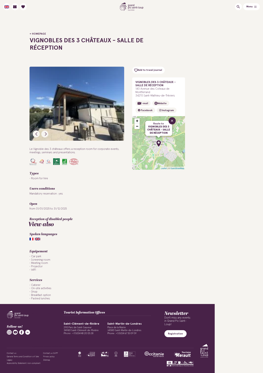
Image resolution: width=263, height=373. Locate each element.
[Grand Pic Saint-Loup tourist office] (132, 6)
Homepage (39, 34)
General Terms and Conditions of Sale (23, 357)
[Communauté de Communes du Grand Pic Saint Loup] (204, 350)
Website (162, 103)
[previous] (36, 133)
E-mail (144, 103)
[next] (44, 133)
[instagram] (9, 332)
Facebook (146, 110)
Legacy (9, 360)
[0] (23, 6)
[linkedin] (27, 332)
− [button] (137, 126)
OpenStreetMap (177, 168)
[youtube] (15, 332)
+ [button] (137, 121)
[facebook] (21, 332)
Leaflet (164, 168)
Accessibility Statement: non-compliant (23, 363)
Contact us (11, 353)
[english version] (6, 6)
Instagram (167, 110)
